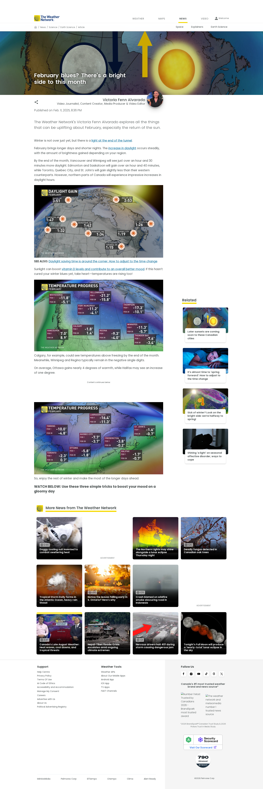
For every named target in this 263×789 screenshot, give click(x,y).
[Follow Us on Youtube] (199, 674)
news (43, 27)
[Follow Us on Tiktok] (206, 674)
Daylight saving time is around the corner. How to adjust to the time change (103, 261)
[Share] (36, 102)
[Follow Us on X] (221, 674)
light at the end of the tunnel (111, 141)
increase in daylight (122, 148)
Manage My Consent (48, 691)
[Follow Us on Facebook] (183, 674)
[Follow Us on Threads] (214, 674)
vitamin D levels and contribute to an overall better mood (103, 269)
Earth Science (67, 27)
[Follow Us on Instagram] (191, 674)
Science (53, 27)
